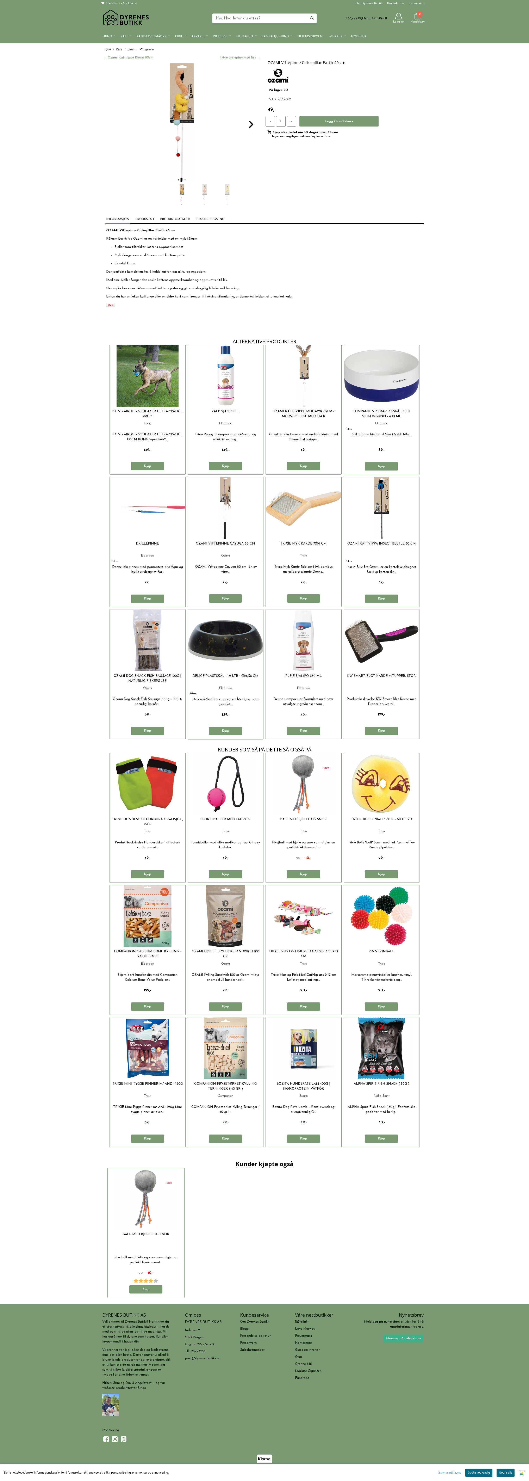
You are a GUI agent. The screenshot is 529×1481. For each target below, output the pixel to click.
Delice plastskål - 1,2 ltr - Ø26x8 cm (225, 676)
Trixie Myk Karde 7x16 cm (303, 543)
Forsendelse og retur (255, 1336)
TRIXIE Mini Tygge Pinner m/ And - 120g (147, 1084)
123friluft (302, 1321)
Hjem (107, 49)
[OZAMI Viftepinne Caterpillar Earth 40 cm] (181, 123)
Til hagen (245, 36)
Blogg (244, 1329)
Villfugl (221, 36)
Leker (131, 49)
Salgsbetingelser (252, 1350)
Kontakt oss (395, 3)
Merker (336, 36)
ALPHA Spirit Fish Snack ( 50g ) (381, 1084)
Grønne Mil (303, 1364)
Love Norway (305, 1329)
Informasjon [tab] (117, 219)
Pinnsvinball (381, 951)
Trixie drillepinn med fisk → (240, 57)
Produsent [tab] (144, 219)
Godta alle (505, 1472)
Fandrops (302, 1378)
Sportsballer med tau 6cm (225, 819)
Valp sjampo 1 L (225, 411)
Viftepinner (146, 49)
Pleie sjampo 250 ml (303, 676)
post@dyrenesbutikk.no (202, 1358)
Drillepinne (147, 543)
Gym (298, 1357)
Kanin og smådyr (152, 36)
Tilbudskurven (310, 36)
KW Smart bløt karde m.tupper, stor (381, 676)
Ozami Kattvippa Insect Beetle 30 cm (381, 543)
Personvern (417, 3)
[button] (178, 179)
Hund (107, 36)
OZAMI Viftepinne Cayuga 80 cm (225, 543)
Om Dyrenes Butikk (369, 3)
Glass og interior (307, 1350)
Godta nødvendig (479, 1472)
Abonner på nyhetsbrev (403, 1338)
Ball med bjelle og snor (303, 819)
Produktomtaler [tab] (175, 219)
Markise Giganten (308, 1371)
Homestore (303, 1343)
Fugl (179, 36)
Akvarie (198, 36)
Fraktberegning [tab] (210, 219)
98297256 (198, 1351)
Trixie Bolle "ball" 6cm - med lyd (381, 819)
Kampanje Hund (276, 36)
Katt (124, 36)
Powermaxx (303, 1336)
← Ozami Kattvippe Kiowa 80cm (128, 57)
